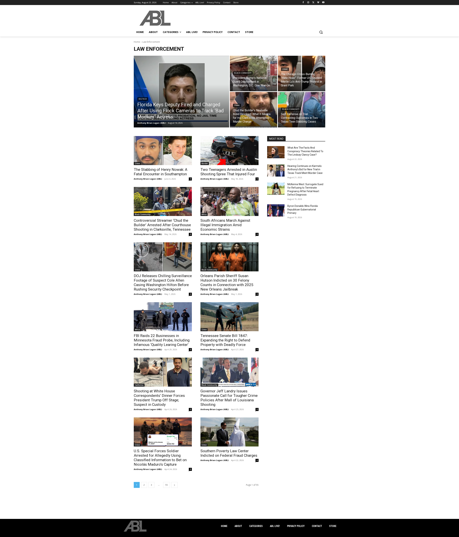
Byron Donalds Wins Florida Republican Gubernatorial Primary (302, 209)
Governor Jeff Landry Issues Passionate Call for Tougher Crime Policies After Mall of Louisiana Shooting (229, 398)
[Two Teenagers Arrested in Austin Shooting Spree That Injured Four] (229, 150)
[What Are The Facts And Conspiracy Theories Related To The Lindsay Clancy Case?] (276, 152)
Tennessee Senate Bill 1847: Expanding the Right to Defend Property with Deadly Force (225, 340)
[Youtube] (323, 3)
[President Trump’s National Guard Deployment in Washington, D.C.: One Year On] (253, 73)
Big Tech (143, 99)
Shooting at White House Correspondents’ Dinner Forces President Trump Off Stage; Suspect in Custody (159, 398)
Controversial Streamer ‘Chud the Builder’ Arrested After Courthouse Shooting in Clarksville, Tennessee (162, 225)
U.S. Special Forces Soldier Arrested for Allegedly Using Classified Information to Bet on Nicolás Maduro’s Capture (160, 458)
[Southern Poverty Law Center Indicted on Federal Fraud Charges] (229, 431)
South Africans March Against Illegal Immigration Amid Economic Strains (225, 225)
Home (137, 41)
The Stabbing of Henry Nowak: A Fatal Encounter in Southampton (160, 171)
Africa (204, 214)
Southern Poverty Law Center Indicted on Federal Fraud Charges (228, 453)
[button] (321, 32)
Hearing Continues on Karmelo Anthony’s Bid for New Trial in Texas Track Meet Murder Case (305, 169)
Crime (285, 69)
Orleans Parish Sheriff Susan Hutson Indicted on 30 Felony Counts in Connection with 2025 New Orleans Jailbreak (226, 282)
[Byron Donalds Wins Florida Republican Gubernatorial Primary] (276, 210)
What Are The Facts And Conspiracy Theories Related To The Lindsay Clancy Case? (305, 151)
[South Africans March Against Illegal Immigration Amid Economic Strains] (229, 201)
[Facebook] (303, 3)
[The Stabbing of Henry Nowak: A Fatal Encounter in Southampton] (163, 150)
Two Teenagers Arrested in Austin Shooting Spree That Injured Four (228, 171)
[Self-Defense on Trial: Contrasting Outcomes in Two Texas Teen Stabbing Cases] (301, 109)
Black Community (242, 73)
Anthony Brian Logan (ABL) (148, 178)
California (139, 385)
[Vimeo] (318, 3)
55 (166, 484)
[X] (313, 3)
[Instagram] (308, 3)
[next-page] (174, 485)
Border (205, 163)
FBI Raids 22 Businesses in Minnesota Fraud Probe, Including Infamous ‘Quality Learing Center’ (162, 340)
